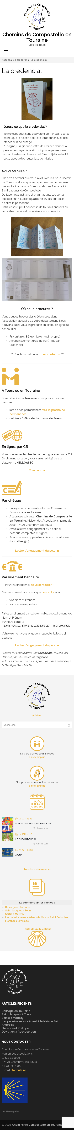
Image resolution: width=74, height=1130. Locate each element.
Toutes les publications (37, 929)
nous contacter (50, 354)
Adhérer (37, 715)
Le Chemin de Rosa (25, 839)
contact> (48, 592)
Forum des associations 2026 (33, 823)
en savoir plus (37, 757)
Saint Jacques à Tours (18, 910)
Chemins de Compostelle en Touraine (37, 37)
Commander (37, 470)
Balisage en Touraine (17, 907)
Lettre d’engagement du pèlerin (37, 550)
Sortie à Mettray (14, 914)
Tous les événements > (37, 869)
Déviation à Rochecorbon (19, 1031)
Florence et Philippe (17, 921)
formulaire (19, 1070)
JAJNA (18, 855)
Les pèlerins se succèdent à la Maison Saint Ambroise (36, 917)
